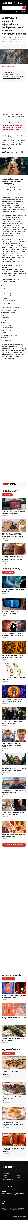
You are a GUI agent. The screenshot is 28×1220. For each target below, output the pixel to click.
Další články (7, 494)
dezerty (5, 1109)
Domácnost (12, 1193)
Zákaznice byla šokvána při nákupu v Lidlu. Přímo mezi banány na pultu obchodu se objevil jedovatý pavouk (12, 534)
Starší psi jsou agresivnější (11, 74)
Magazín (10, 37)
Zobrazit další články (14, 845)
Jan (4, 46)
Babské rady (4, 1193)
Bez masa (6, 1135)
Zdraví (20, 1194)
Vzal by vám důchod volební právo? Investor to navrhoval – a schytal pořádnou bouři (12, 745)
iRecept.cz (4, 37)
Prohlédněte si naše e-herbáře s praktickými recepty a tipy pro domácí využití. (13, 127)
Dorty (11, 1186)
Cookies (18, 1175)
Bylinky (7, 1201)
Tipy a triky (4, 1194)
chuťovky (3, 1186)
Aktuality (3, 1201)
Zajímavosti (17, 37)
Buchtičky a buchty (8, 1058)
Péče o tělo (22, 1193)
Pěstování (8, 1194)
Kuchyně (17, 1193)
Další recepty (7, 1053)
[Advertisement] (14, 97)
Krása (8, 1193)
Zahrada (16, 1194)
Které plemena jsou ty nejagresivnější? (14, 80)
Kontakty (5, 1175)
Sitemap (18, 1177)
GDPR (4, 1177)
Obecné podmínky (8, 1179)
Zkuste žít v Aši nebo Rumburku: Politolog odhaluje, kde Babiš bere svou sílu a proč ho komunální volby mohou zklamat (14, 768)
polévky (7, 1186)
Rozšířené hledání (21, 11)
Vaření (12, 1194)
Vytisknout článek (9, 66)
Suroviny (21, 1201)
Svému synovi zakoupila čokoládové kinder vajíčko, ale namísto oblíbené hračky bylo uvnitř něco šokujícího (12, 558)
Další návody (7, 979)
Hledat (24, 7)
